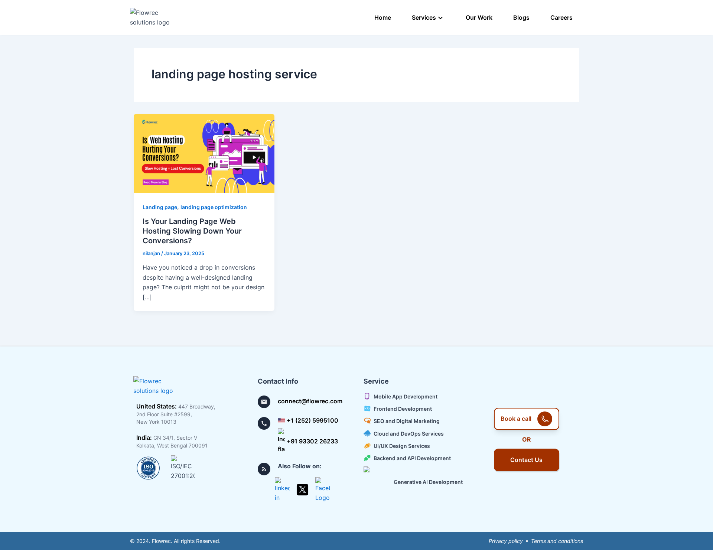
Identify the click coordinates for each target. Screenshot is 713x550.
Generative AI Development (428, 482)
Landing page (160, 207)
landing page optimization (213, 207)
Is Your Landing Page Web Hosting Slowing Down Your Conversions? (192, 231)
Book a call (516, 418)
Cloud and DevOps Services (409, 433)
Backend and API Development (412, 458)
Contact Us (526, 459)
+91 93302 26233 (312, 441)
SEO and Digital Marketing (407, 421)
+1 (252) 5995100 (312, 420)
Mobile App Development (405, 396)
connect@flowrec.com (310, 401)
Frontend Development (403, 409)
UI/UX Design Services (402, 446)
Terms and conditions (557, 541)
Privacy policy (506, 541)
